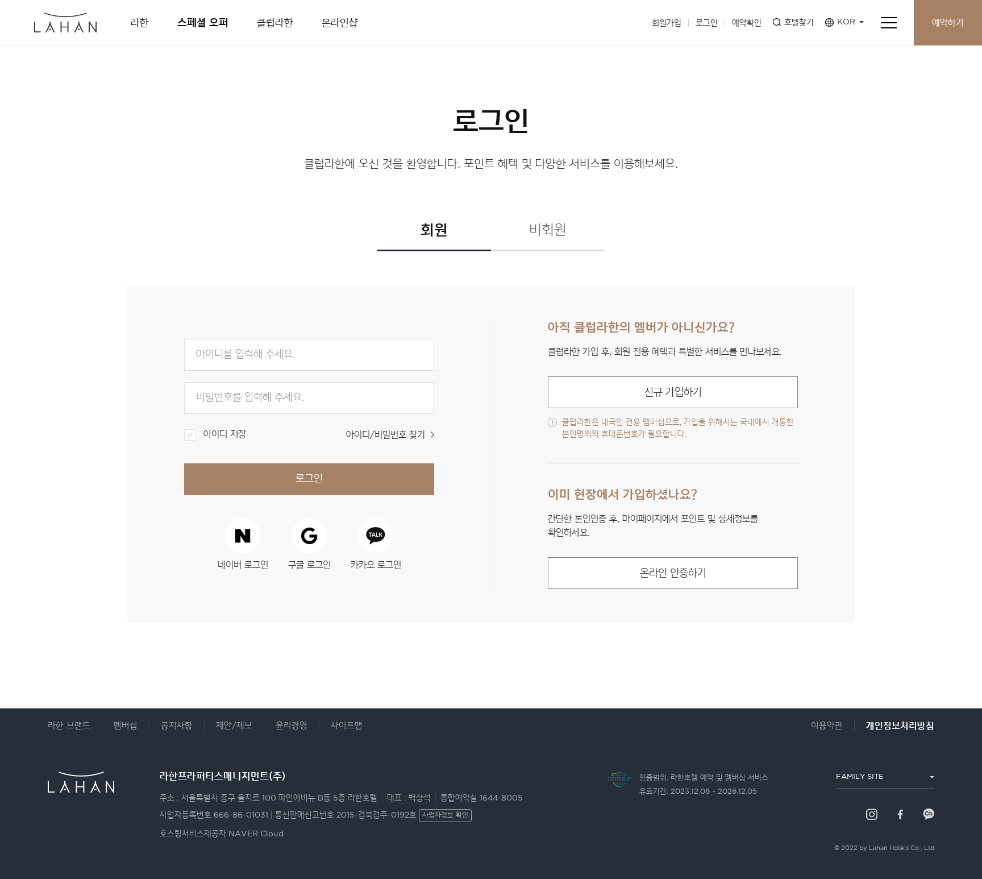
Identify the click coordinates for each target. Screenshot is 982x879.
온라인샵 (340, 22)
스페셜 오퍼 (202, 22)
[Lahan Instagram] (871, 814)
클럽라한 (275, 22)
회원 (434, 229)
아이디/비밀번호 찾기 (385, 435)
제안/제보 (234, 725)
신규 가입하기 (673, 392)
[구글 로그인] (309, 535)
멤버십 (126, 725)
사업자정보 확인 (445, 815)
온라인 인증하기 (673, 573)
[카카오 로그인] (375, 535)
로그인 (707, 23)
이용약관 (827, 725)
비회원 (548, 230)
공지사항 (177, 725)
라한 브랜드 (69, 725)
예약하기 (948, 23)
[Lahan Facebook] (900, 814)
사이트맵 (347, 725)
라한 (140, 22)
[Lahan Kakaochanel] (928, 814)
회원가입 (666, 23)
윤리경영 (291, 725)
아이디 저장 (224, 434)
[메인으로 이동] (65, 17)
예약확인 (747, 23)
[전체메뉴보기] (889, 22)
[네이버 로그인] (242, 535)
